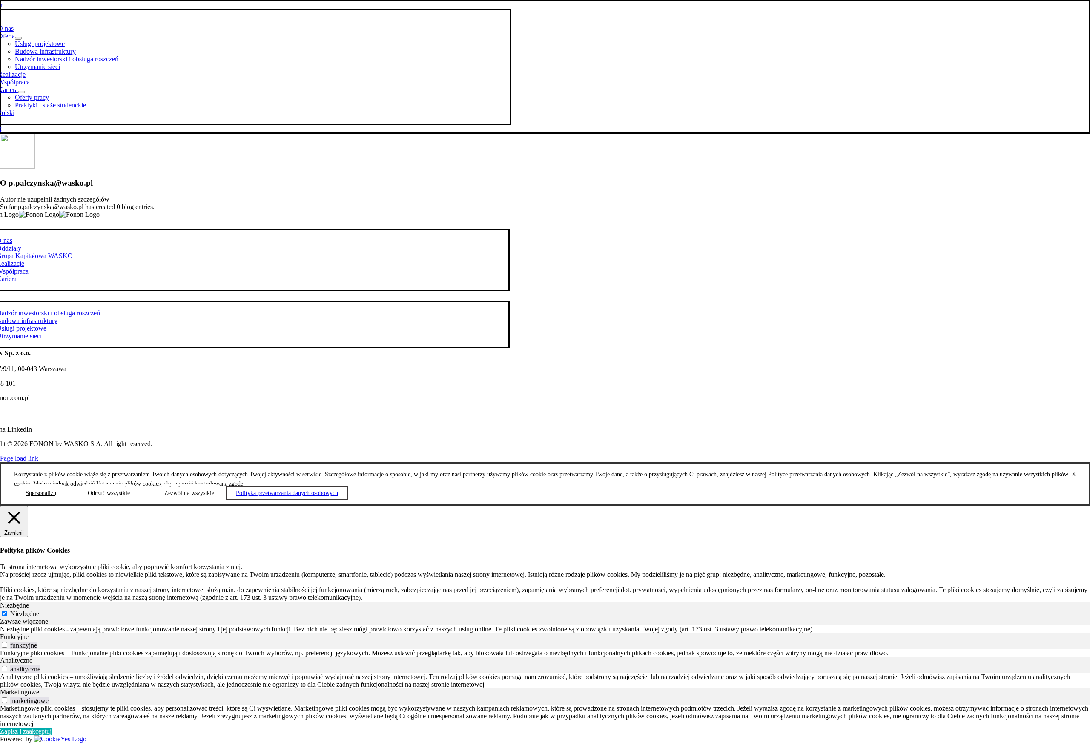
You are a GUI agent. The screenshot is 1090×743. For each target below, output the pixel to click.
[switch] (4, 645)
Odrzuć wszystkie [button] (109, 493)
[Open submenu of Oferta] (18, 38)
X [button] (1074, 474)
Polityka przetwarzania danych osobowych (287, 493)
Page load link (19, 458)
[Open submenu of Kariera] (21, 92)
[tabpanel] (545, 629)
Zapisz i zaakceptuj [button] (26, 731)
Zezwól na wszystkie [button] (189, 493)
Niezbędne (24, 613)
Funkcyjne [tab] (14, 636)
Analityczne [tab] (16, 660)
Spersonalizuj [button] (42, 493)
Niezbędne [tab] (14, 605)
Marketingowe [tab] (19, 692)
